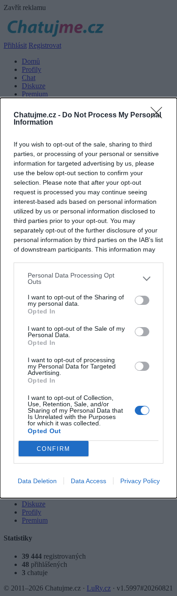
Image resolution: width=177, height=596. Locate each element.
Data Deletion (37, 481)
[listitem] (88, 278)
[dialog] (88, 298)
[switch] (142, 300)
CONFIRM (53, 448)
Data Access (88, 481)
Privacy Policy (140, 481)
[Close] (159, 115)
